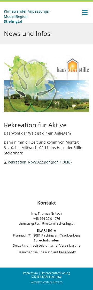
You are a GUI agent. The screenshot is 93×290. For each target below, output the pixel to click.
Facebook (67, 252)
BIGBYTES (56, 282)
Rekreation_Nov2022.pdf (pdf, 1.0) (40, 162)
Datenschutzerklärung (55, 273)
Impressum (30, 273)
